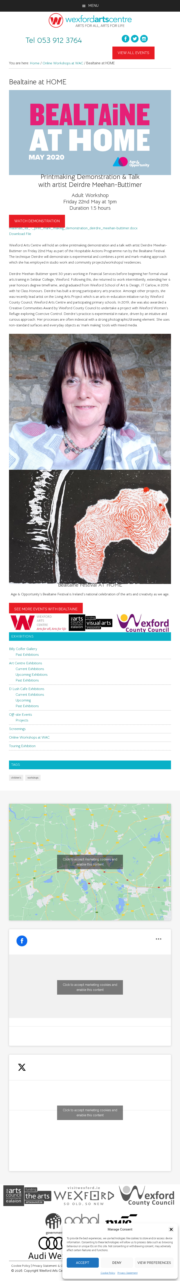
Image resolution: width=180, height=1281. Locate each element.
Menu (93, 6)
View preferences (154, 1263)
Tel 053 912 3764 (53, 40)
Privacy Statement (127, 1272)
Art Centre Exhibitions (25, 663)
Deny (116, 1263)
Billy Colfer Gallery (23, 649)
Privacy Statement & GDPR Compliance (59, 1266)
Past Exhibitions (27, 654)
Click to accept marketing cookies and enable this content (90, 862)
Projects (22, 720)
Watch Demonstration (37, 221)
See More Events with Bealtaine (45, 609)
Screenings (17, 729)
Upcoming (23, 700)
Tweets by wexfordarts (90, 1112)
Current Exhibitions (30, 669)
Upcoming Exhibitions (31, 674)
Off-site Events (20, 714)
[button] (171, 1229)
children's (16, 777)
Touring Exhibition (22, 746)
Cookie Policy (108, 1272)
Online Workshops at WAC (29, 737)
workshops (32, 777)
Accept (82, 1263)
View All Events (133, 53)
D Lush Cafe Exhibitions (26, 689)
